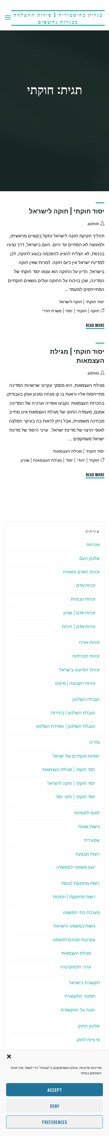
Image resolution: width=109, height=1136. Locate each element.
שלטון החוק (89, 1026)
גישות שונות (89, 826)
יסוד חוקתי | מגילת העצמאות (78, 451)
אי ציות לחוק (88, 1039)
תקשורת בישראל (84, 982)
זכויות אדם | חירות (78, 626)
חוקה (94, 310)
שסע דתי (91, 840)
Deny (54, 1106)
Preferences (54, 1122)
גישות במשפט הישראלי (74, 926)
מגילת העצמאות (47, 460)
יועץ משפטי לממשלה (75, 867)
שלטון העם (89, 558)
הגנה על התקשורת (78, 1010)
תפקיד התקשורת (80, 996)
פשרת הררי (52, 310)
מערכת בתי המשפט (81, 912)
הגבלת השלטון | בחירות (73, 713)
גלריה (94, 742)
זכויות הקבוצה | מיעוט (75, 683)
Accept (54, 1090)
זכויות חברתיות (86, 656)
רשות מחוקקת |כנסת (80, 883)
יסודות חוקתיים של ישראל (76, 756)
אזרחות (93, 544)
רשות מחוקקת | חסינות (74, 896)
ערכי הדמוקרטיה (75, 967)
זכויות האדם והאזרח (81, 572)
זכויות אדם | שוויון (79, 613)
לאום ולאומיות (87, 813)
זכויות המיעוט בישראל (79, 670)
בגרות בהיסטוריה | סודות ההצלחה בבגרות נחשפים (58, 18)
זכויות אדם (85, 585)
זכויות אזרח (89, 642)
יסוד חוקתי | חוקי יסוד (75, 796)
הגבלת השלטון (86, 699)
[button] (9, 1056)
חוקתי (81, 310)
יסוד (69, 310)
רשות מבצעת (88, 854)
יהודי (81, 460)
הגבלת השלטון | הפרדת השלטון (65, 726)
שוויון (25, 460)
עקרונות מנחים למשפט (74, 939)
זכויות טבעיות (83, 599)
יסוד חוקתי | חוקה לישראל (66, 211)
